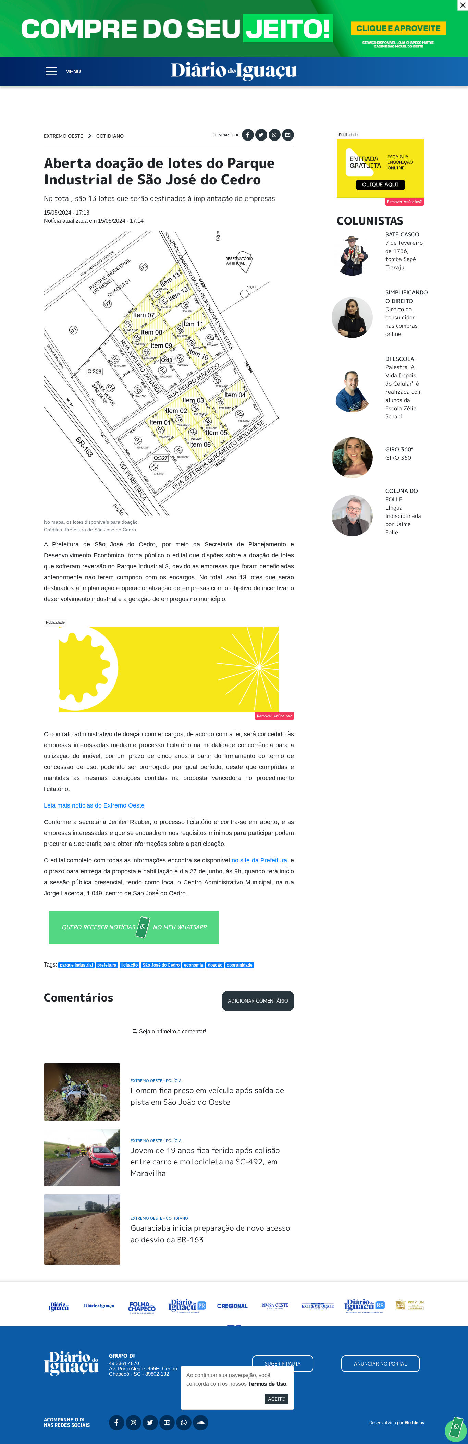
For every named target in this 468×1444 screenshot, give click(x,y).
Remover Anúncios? (274, 716)
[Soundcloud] (200, 1422)
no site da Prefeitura (259, 860)
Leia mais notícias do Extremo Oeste (94, 805)
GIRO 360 (398, 457)
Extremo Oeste (63, 136)
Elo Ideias (414, 1422)
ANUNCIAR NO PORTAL (380, 1363)
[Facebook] (248, 135)
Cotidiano (110, 136)
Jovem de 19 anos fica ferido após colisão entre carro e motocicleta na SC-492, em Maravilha (205, 1161)
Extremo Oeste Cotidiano (159, 1218)
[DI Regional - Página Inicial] (58, 1305)
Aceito (276, 1399)
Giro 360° (399, 449)
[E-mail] (288, 135)
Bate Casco (402, 234)
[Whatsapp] (275, 135)
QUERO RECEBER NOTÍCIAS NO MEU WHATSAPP (134, 927)
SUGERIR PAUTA (283, 1363)
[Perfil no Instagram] (133, 1422)
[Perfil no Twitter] (150, 1422)
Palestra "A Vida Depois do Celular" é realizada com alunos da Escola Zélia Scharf (403, 391)
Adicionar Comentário (258, 1000)
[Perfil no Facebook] (116, 1422)
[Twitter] (261, 135)
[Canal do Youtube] (167, 1422)
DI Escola (399, 359)
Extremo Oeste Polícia (156, 1080)
